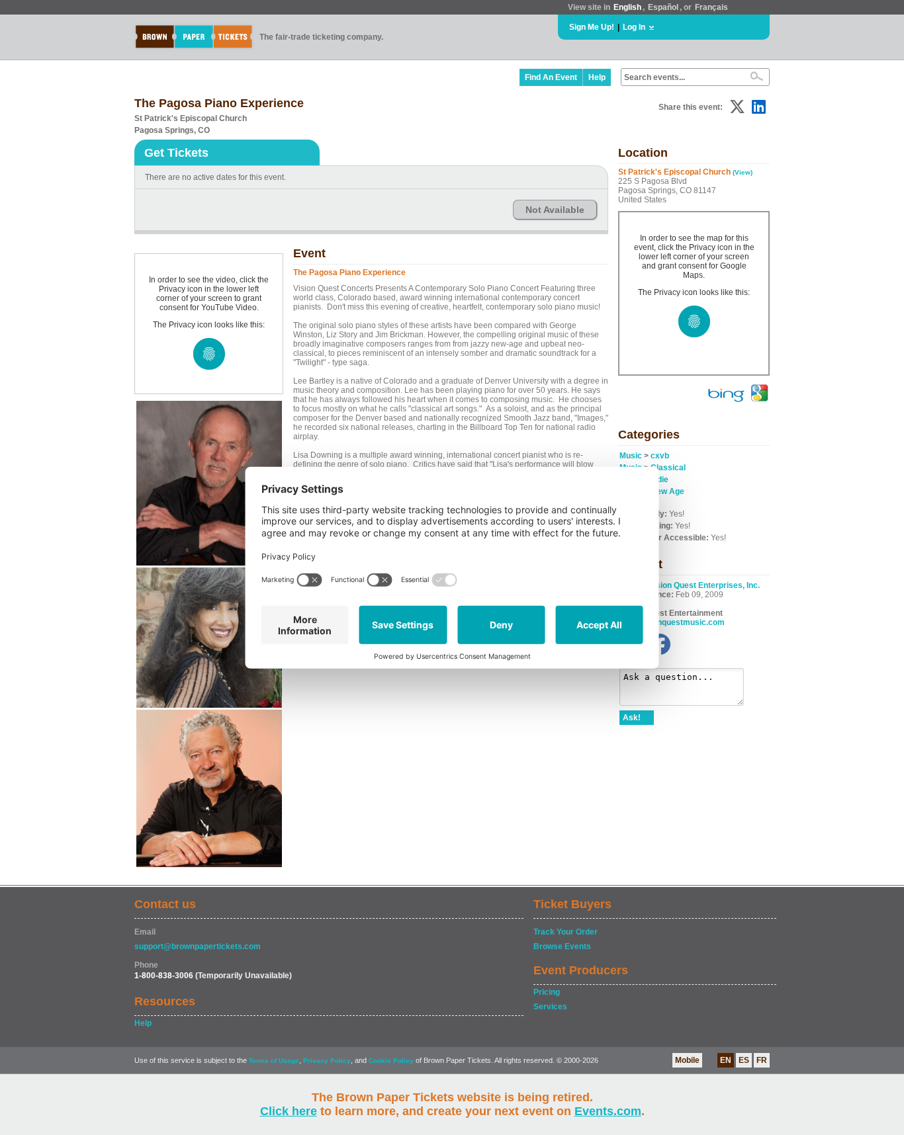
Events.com (607, 1111)
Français (711, 7)
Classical (668, 467)
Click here (288, 1111)
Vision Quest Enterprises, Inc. (704, 585)
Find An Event (551, 77)
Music (630, 455)
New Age (667, 491)
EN (725, 1060)
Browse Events (562, 946)
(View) (742, 172)
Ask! (632, 717)
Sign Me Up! (591, 27)
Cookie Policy (391, 1060)
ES (744, 1060)
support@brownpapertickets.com (197, 946)
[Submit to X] (737, 107)
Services (550, 1006)
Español (663, 7)
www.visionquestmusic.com (672, 622)
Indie (659, 479)
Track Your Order (565, 932)
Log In (634, 27)
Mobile (687, 1060)
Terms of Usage (274, 1060)
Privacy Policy (327, 1060)
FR (761, 1060)
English (627, 7)
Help (597, 77)
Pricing (546, 992)
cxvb (660, 455)
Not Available (554, 209)
